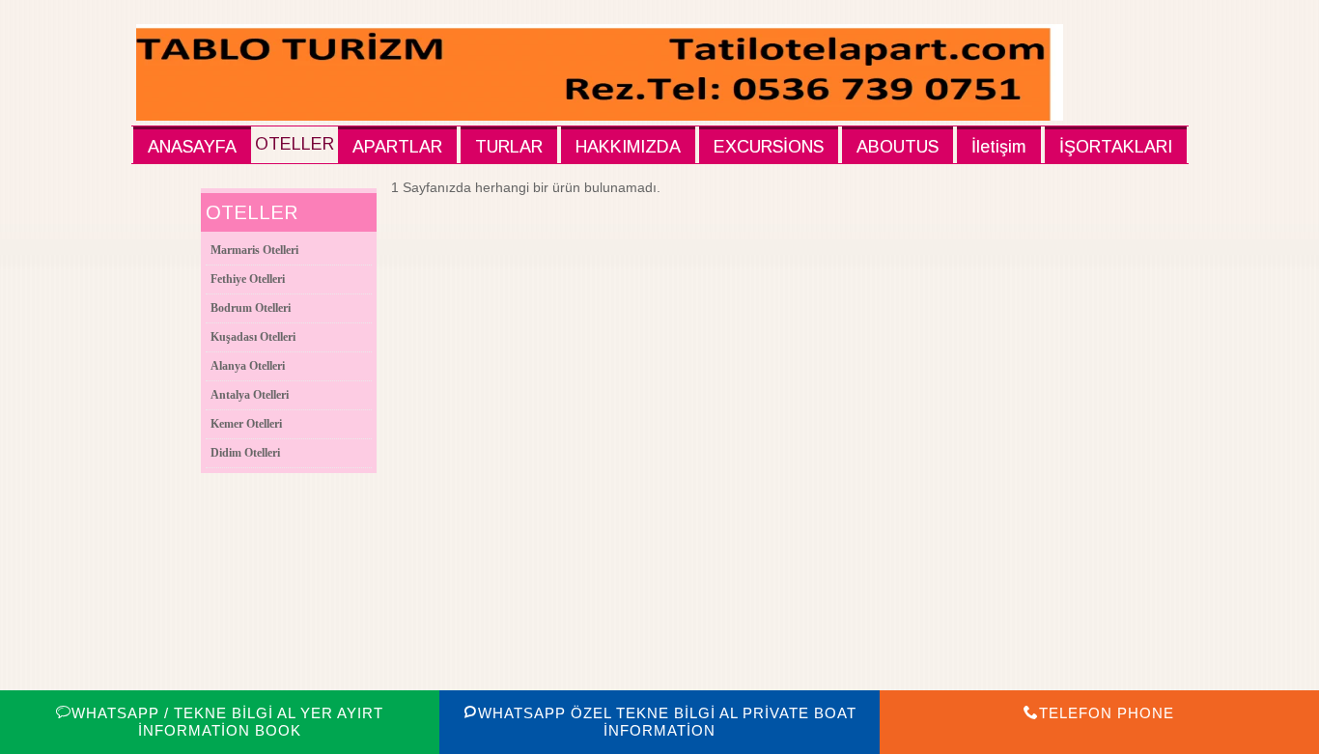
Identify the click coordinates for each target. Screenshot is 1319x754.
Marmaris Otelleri (254, 250)
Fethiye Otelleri (247, 279)
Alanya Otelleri (247, 366)
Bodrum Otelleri (250, 308)
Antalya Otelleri (249, 395)
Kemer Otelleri (246, 424)
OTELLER (294, 144)
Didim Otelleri (245, 453)
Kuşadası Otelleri (252, 337)
